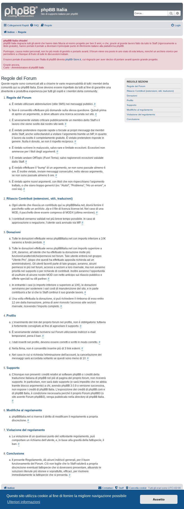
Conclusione (133, 119)
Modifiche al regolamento (140, 110)
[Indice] (21, 11)
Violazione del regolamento (141, 114)
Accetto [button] (159, 499)
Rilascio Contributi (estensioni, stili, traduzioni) (150, 91)
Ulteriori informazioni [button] (23, 502)
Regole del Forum (136, 86)
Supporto (131, 105)
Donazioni (132, 95)
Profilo (130, 100)
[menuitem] (34, 25)
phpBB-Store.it (73, 59)
